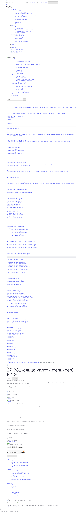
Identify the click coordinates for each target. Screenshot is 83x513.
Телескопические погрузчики (22, 12)
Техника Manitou (19, 23)
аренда (15, 378)
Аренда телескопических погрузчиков (24, 29)
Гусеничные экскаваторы (18, 476)
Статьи (14, 487)
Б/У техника (15, 495)
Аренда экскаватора (20, 32)
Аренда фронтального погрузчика (23, 31)
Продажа (13, 9)
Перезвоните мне (12, 456)
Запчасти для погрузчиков (21, 41)
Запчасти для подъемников (21, 43)
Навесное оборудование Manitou (23, 37)
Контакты (13, 47)
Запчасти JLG (18, 40)
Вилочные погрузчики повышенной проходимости (27, 15)
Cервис (13, 44)
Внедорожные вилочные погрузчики (23, 13)
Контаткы (14, 486)
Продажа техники (10, 4)
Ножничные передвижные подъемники (21, 479)
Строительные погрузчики (18, 475)
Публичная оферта (11, 506)
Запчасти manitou (19, 35)
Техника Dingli (18, 21)
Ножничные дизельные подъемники (20, 478)
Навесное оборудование (21, 19)
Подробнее (9, 392)
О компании (14, 45)
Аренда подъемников (20, 28)
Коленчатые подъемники (21, 18)
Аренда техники (18, 4)
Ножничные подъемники (21, 16)
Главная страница (11, 362)
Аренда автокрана (19, 26)
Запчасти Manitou (34, 362)
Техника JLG (18, 22)
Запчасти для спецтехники (17, 34)
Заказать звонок (53, 2)
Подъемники (18, 10)
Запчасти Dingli (18, 38)
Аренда (13, 25)
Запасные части (16, 492)
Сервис (14, 493)
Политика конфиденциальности (23, 506)
